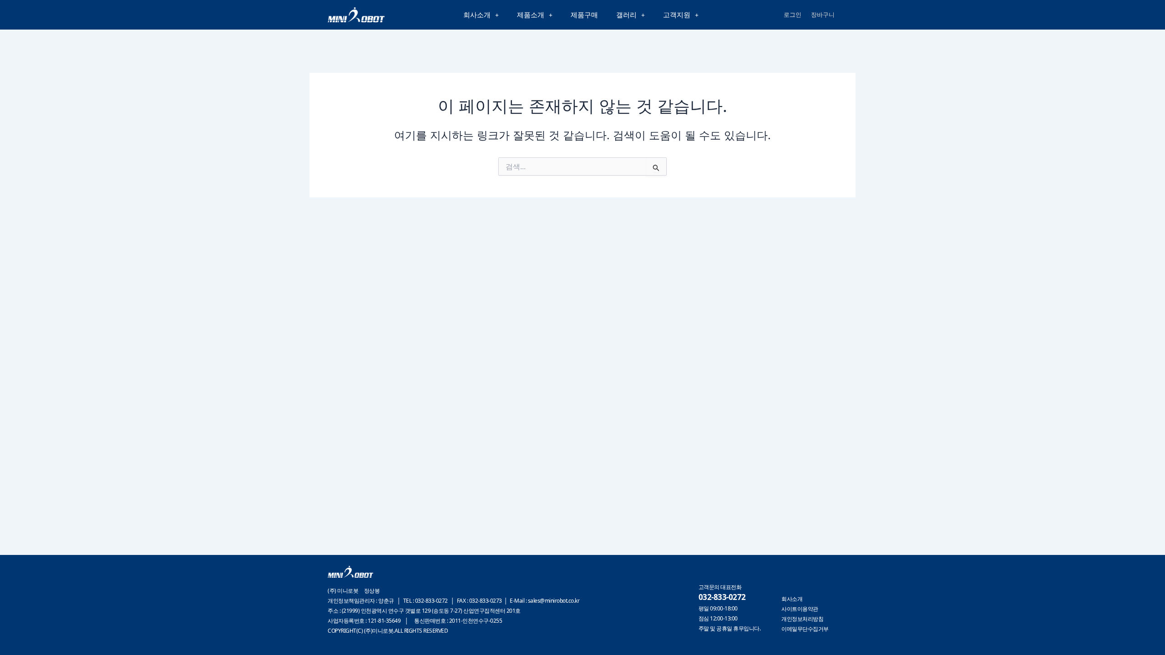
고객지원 (676, 14)
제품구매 (584, 14)
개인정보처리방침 (802, 618)
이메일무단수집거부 (805, 628)
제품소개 (530, 14)
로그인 (792, 14)
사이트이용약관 (799, 608)
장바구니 (823, 14)
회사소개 (477, 14)
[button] (481, 15)
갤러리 (626, 14)
